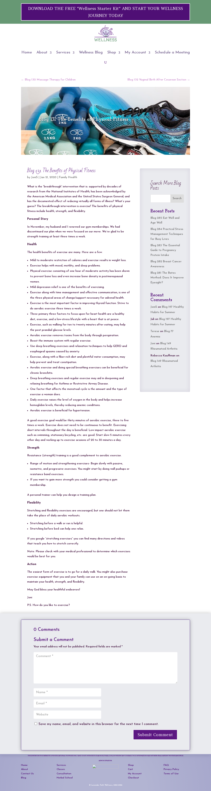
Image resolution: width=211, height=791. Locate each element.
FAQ (166, 765)
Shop (111, 52)
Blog (23, 778)
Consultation (64, 773)
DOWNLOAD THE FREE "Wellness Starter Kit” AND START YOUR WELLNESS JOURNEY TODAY (105, 12)
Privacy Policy (171, 769)
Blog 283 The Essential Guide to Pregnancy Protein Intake (165, 250)
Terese (154, 331)
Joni (152, 343)
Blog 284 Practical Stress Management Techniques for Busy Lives (166, 234)
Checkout (133, 778)
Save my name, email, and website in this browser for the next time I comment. (98, 724)
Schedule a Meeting (172, 52)
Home (26, 52)
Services (63, 52)
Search (177, 198)
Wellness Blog (91, 52)
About (41, 52)
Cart (130, 769)
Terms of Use (171, 773)
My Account (135, 52)
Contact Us (27, 773)
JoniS (34, 177)
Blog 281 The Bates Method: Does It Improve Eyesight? (167, 277)
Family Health (68, 177)
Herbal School (65, 778)
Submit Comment (155, 734)
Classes (61, 769)
